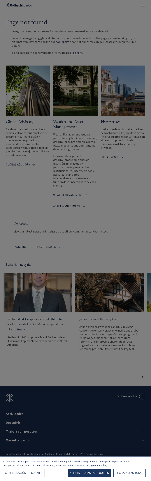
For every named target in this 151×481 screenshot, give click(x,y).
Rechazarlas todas (129, 473)
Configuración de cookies (24, 473)
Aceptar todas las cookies (89, 473)
